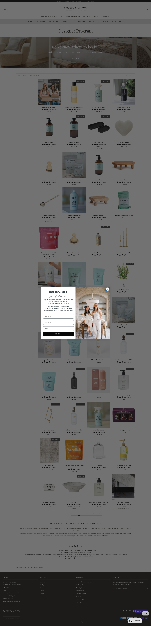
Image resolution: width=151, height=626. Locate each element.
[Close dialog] (107, 289)
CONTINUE (58, 334)
